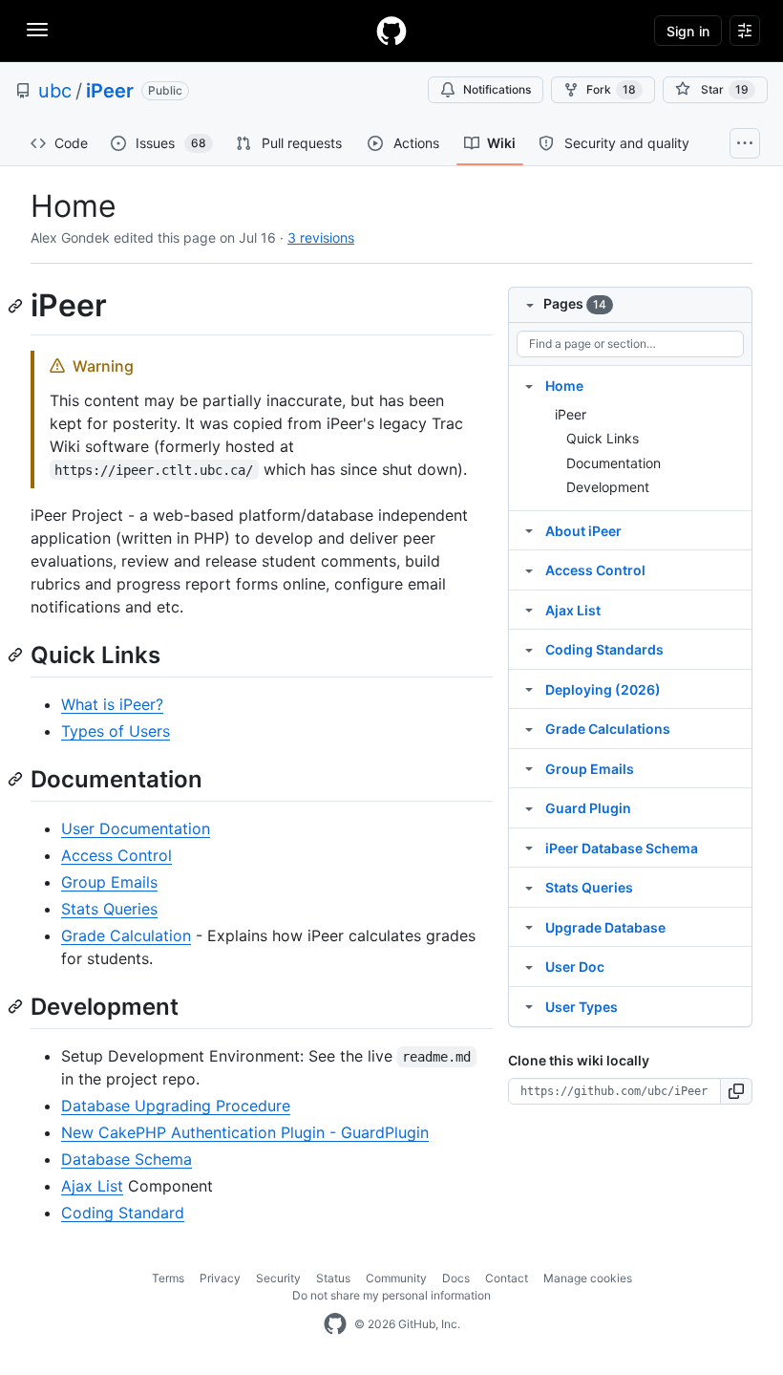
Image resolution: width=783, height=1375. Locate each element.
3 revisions (320, 237)
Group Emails (109, 882)
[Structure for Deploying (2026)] (529, 689)
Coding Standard (122, 1212)
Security (278, 1278)
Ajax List (92, 1185)
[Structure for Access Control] (529, 569)
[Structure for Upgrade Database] (529, 927)
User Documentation (135, 828)
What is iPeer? (112, 704)
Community (396, 1278)
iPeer (110, 90)
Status (333, 1278)
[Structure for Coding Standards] (529, 649)
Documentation (613, 463)
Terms (168, 1278)
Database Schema (126, 1159)
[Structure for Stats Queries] (529, 886)
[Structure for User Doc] (529, 966)
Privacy (220, 1278)
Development (607, 487)
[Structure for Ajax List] (529, 609)
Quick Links (602, 438)
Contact (506, 1278)
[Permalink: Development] (17, 1006)
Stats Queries (109, 908)
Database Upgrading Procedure (175, 1105)
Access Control (116, 855)
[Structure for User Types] (529, 1006)
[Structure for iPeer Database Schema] (529, 847)
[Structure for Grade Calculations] (529, 728)
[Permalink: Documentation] (17, 778)
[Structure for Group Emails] (529, 768)
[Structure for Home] (529, 385)
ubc (55, 90)
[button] (736, 1091)
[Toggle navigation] (37, 29)
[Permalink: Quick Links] (17, 654)
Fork (611, 89)
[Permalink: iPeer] (17, 305)
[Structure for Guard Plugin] (529, 807)
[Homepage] (391, 30)
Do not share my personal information (391, 1295)
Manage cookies (587, 1278)
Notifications (497, 89)
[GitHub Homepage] (335, 1324)
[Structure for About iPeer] (529, 530)
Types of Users (115, 731)
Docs (456, 1278)
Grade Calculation (126, 935)
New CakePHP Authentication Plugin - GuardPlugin (245, 1132)
